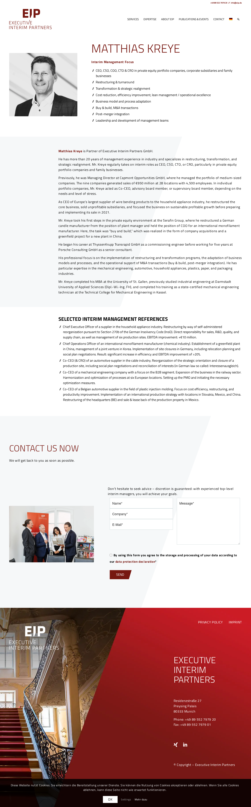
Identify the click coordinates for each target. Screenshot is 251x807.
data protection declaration (135, 561)
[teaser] (51, 534)
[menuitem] (133, 19)
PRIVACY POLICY (210, 622)
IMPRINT (235, 622)
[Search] (238, 19)
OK (110, 799)
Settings (126, 799)
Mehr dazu (141, 799)
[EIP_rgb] (30, 19)
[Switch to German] (231, 19)
